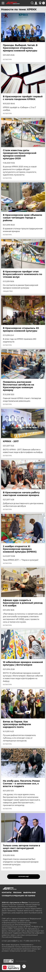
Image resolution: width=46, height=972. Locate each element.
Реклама (17, 892)
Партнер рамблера (21, 961)
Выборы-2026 (29, 892)
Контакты (6, 892)
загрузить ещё (23, 876)
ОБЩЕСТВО (8, 291)
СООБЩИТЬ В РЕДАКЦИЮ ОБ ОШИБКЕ (18, 896)
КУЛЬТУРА (7, 59)
